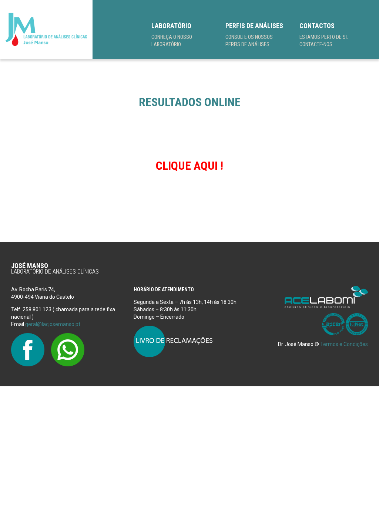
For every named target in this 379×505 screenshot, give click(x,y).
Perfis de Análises (254, 34)
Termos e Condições (344, 344)
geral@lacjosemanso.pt (52, 324)
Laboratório (171, 34)
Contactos (323, 34)
